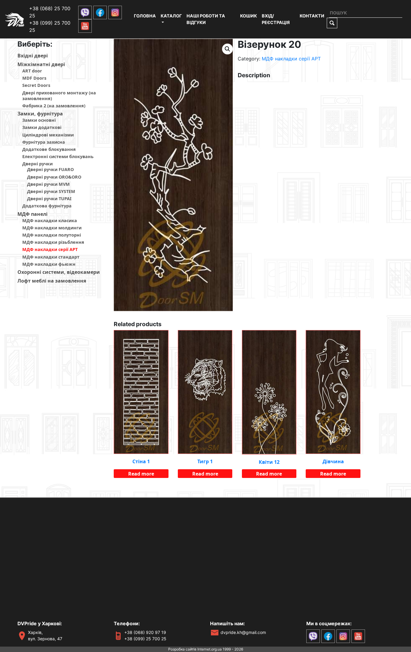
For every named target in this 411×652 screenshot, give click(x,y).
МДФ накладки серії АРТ (50, 249)
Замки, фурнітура (40, 113)
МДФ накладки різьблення (53, 242)
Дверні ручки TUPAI (49, 198)
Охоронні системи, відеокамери (58, 272)
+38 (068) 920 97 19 (145, 632)
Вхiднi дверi (32, 55)
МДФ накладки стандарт (50, 257)
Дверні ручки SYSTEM (51, 191)
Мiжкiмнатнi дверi (41, 64)
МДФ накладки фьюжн (49, 264)
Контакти (312, 15)
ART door (32, 71)
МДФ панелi (32, 214)
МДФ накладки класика (49, 220)
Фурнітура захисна (43, 142)
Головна (145, 15)
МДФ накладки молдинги (52, 228)
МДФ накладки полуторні (51, 235)
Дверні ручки (37, 164)
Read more (141, 473)
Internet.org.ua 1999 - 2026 (220, 649)
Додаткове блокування (49, 149)
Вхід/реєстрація (276, 19)
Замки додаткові (41, 127)
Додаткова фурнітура (47, 206)
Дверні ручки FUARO (50, 169)
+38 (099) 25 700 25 (145, 638)
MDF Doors (34, 78)
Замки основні (39, 120)
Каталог (171, 15)
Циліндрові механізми (48, 135)
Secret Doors (36, 85)
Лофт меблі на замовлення (51, 280)
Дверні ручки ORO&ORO (54, 177)
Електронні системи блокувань (58, 156)
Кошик (248, 15)
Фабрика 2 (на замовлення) (53, 106)
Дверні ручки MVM (48, 184)
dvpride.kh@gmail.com (243, 632)
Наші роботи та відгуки (206, 19)
